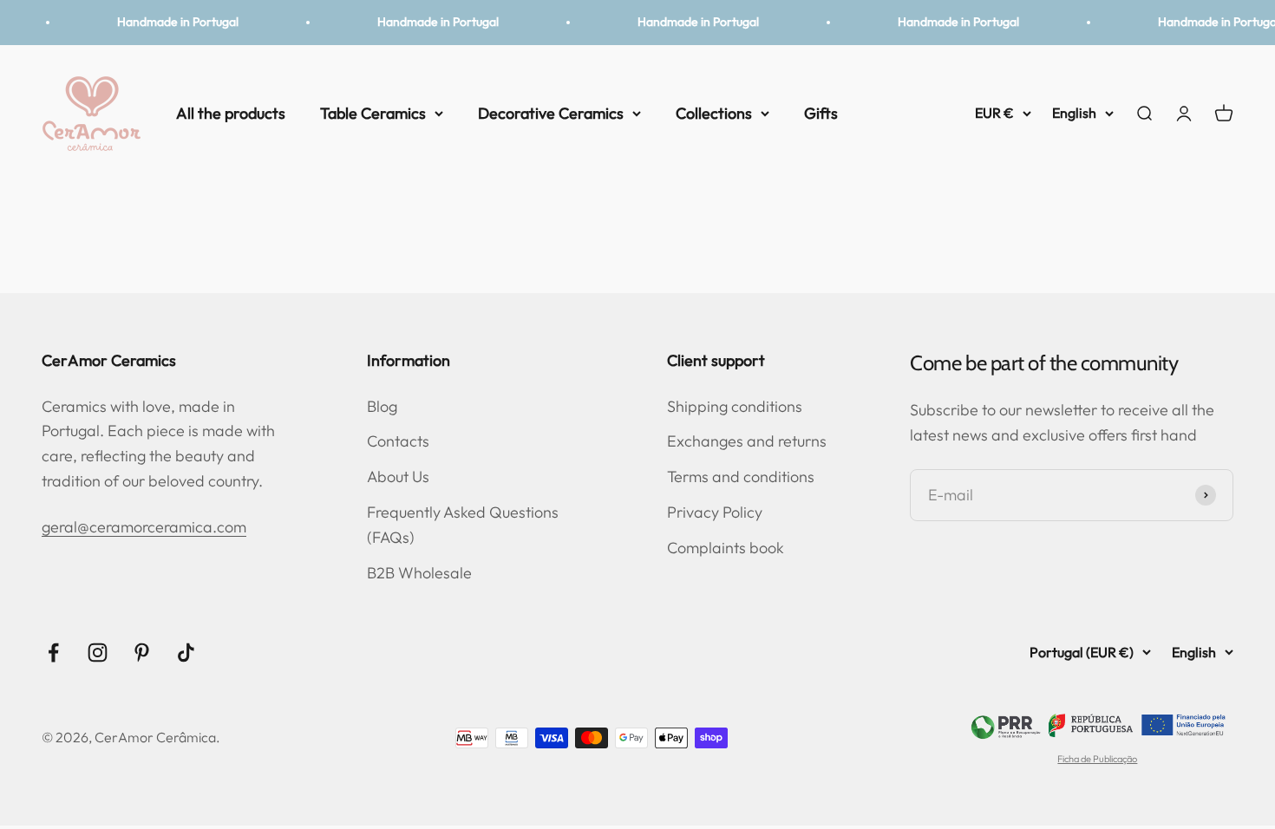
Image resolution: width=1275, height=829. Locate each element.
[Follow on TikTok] (186, 652)
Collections (714, 112)
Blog (382, 406)
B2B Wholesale (419, 573)
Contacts (398, 441)
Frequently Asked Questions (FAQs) (463, 524)
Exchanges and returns (747, 441)
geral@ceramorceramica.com (144, 527)
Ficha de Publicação (1097, 759)
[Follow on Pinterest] (142, 652)
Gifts (821, 112)
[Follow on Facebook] (53, 652)
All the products (230, 112)
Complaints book (725, 548)
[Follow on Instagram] (97, 652)
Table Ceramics (373, 112)
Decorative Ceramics (551, 112)
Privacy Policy (714, 512)
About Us (398, 476)
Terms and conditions (740, 476)
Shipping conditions (734, 406)
